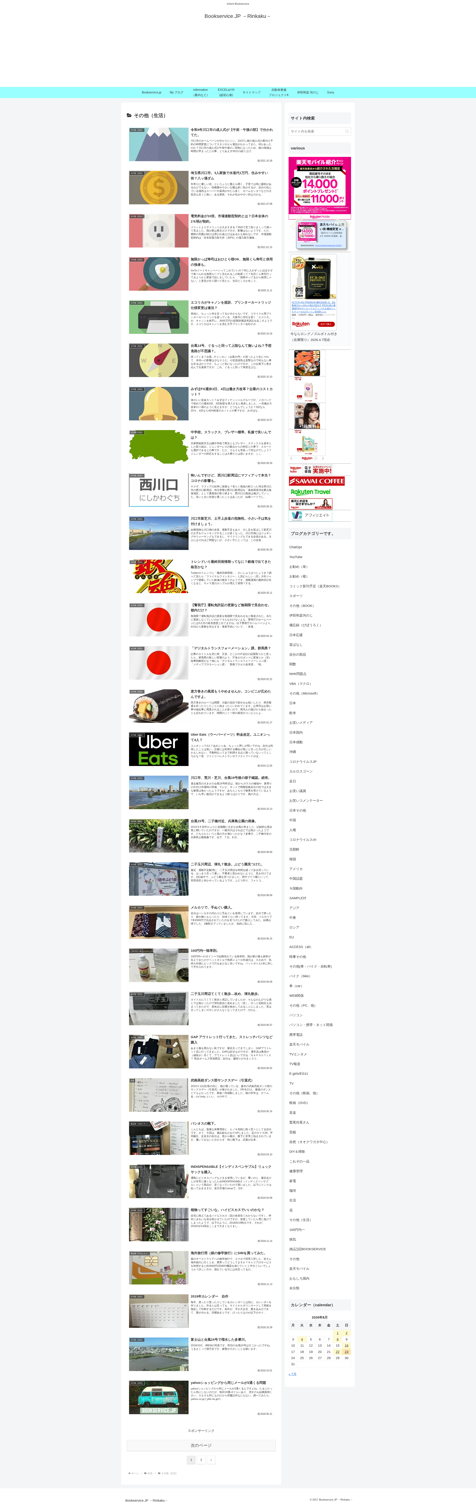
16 (346, 1345)
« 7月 (293, 1374)
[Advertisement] (238, 59)
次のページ (201, 1445)
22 (338, 1352)
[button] (347, 131)
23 (346, 1352)
